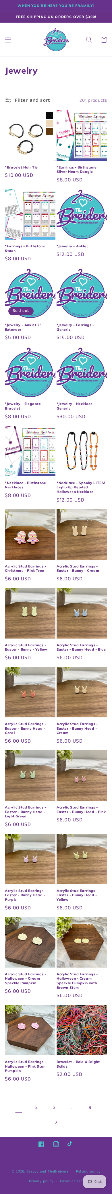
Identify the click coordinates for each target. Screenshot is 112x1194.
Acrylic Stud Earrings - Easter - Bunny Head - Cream (77, 728)
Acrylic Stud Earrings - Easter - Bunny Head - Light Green (25, 811)
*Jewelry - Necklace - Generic (76, 406)
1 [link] (19, 1107)
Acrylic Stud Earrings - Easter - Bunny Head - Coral (25, 728)
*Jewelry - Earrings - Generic (75, 327)
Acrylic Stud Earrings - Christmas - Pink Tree (25, 568)
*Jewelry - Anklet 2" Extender (23, 327)
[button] (8, 39)
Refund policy (88, 1171)
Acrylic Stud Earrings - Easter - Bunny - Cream (78, 568)
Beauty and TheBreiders (47, 1171)
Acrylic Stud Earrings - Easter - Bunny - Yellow (26, 647)
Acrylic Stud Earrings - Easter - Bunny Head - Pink (81, 809)
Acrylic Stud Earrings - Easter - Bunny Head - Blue (81, 647)
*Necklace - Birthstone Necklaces (25, 485)
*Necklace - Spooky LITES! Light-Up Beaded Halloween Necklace (81, 487)
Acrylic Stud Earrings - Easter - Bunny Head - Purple (25, 895)
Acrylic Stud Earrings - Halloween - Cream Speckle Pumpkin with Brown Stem (77, 981)
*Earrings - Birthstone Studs (25, 248)
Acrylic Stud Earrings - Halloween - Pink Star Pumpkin (25, 1066)
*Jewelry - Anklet (72, 246)
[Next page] (56, 1122)
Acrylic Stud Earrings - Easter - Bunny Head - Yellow (77, 895)
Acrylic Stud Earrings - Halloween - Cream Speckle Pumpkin (25, 978)
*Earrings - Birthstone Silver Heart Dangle (76, 169)
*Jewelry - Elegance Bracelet (23, 406)
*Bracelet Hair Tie (21, 167)
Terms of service (74, 1181)
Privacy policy (41, 1181)
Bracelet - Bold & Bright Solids (78, 1064)
